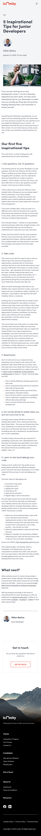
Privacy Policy (20, 822)
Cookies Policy (8, 822)
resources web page (19, 597)
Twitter (30, 599)
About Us (6, 781)
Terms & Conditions (10, 790)
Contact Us (7, 745)
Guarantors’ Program (11, 739)
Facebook (23, 599)
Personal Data (32, 822)
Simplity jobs (7, 764)
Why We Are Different (11, 758)
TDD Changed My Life (24, 542)
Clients (6, 734)
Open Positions (8, 761)
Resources (7, 797)
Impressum (7, 787)
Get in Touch (8, 772)
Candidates (8, 753)
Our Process (7, 742)
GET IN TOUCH (20, 664)
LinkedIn (15, 599)
